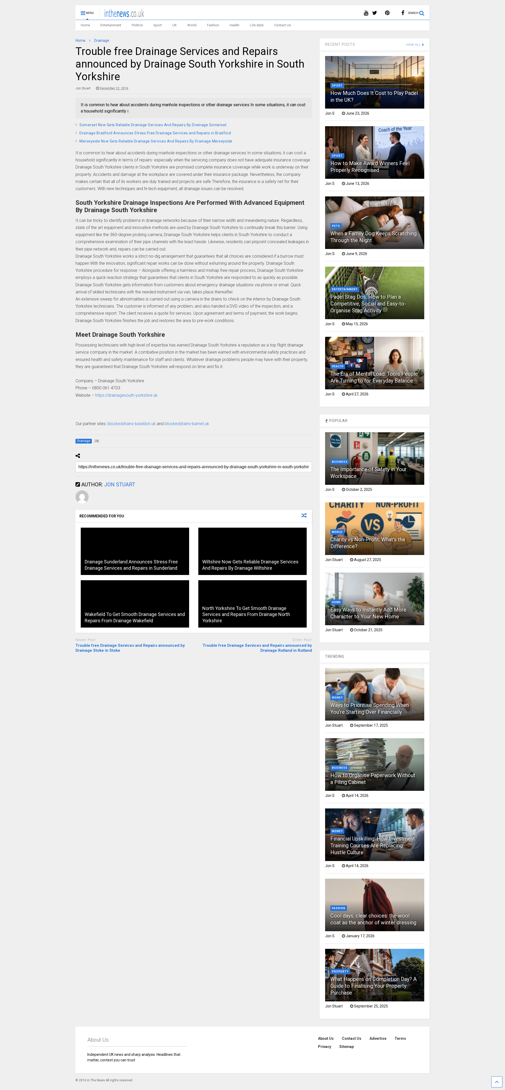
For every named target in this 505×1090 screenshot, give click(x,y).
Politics (137, 25)
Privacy (324, 1047)
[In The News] (121, 15)
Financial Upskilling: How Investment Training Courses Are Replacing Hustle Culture (372, 845)
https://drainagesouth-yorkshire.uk (126, 395)
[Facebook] (402, 13)
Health (234, 25)
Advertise (378, 1038)
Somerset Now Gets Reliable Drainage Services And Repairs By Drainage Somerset (153, 125)
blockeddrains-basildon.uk (132, 423)
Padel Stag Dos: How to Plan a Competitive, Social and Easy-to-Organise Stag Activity (368, 304)
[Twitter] (374, 13)
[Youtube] (366, 13)
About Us (326, 1038)
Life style (257, 25)
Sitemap (346, 1047)
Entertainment (110, 25)
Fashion (213, 25)
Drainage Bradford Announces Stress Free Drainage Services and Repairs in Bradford (155, 133)
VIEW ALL (414, 45)
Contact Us (282, 25)
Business (339, 461)
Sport (157, 25)
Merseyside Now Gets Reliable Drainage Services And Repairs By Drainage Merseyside (156, 141)
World (191, 25)
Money (337, 697)
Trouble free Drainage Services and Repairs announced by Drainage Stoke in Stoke (130, 648)
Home (85, 25)
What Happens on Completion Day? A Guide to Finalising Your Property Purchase (373, 986)
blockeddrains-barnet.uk (187, 423)
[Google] (395, 13)
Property (340, 971)
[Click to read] (135, 551)
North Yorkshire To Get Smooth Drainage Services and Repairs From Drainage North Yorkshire (246, 614)
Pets (336, 226)
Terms (400, 1038)
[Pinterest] (387, 13)
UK (174, 25)
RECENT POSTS (340, 44)
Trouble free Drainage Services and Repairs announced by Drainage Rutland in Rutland (257, 648)
